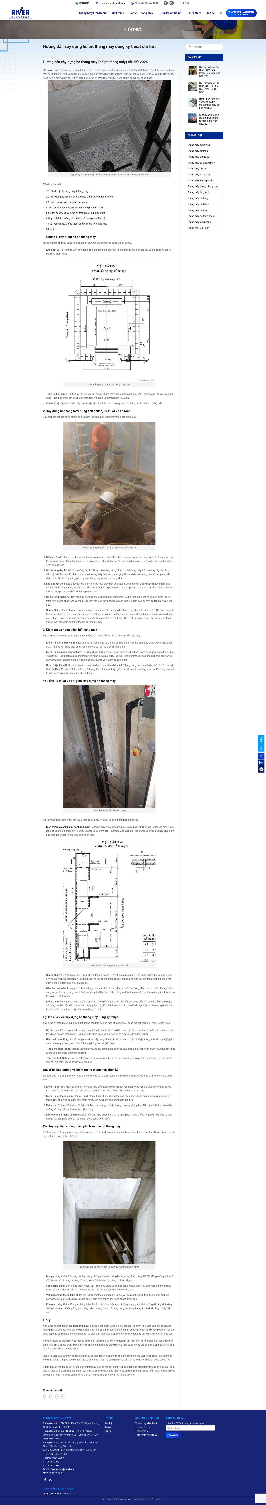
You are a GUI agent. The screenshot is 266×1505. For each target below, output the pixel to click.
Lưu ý (50, 229)
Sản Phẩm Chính (171, 13)
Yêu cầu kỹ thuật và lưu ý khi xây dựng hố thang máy (74, 207)
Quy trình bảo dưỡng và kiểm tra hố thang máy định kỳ (75, 218)
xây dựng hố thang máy (79, 62)
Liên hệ (210, 13)
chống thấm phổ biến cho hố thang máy (93, 1126)
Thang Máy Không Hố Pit (201, 180)
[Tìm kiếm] (190, 47)
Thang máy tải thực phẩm (201, 216)
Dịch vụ (108, 1427)
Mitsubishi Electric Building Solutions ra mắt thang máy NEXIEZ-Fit (209, 119)
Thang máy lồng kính (198, 192)
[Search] (220, 13)
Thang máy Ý (141, 1431)
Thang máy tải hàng (198, 198)
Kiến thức (195, 13)
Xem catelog (261, 743)
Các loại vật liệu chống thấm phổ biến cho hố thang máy (76, 223)
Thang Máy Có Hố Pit (199, 228)
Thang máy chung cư (199, 156)
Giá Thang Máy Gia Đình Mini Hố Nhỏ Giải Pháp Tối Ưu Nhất (209, 88)
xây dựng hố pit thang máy (77, 237)
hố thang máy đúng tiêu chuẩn (81, 411)
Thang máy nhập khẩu (146, 1435)
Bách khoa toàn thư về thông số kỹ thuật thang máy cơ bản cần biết (209, 103)
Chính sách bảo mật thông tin (57, 1493)
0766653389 (57, 1458)
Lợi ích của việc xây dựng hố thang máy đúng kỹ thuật (75, 212)
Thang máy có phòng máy (201, 162)
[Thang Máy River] (15, 13)
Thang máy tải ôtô (197, 210)
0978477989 (84, 3)
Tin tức (184, 3)
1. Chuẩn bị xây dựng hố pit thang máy (67, 191)
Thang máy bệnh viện (199, 145)
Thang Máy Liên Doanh (93, 13)
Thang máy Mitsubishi (146, 1423)
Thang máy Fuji (142, 1427)
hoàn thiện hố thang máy (80, 630)
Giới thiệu (118, 13)
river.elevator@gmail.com (112, 3)
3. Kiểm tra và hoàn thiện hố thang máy (67, 202)
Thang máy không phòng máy (203, 186)
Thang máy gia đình (198, 168)
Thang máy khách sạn (199, 174)
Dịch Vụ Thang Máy (141, 13)
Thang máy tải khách (198, 204)
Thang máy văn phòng (199, 222)
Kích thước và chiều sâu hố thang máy (67, 827)
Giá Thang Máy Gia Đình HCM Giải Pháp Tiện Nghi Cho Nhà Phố (209, 72)
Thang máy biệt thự (198, 150)
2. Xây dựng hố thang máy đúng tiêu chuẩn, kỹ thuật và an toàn (80, 196)
